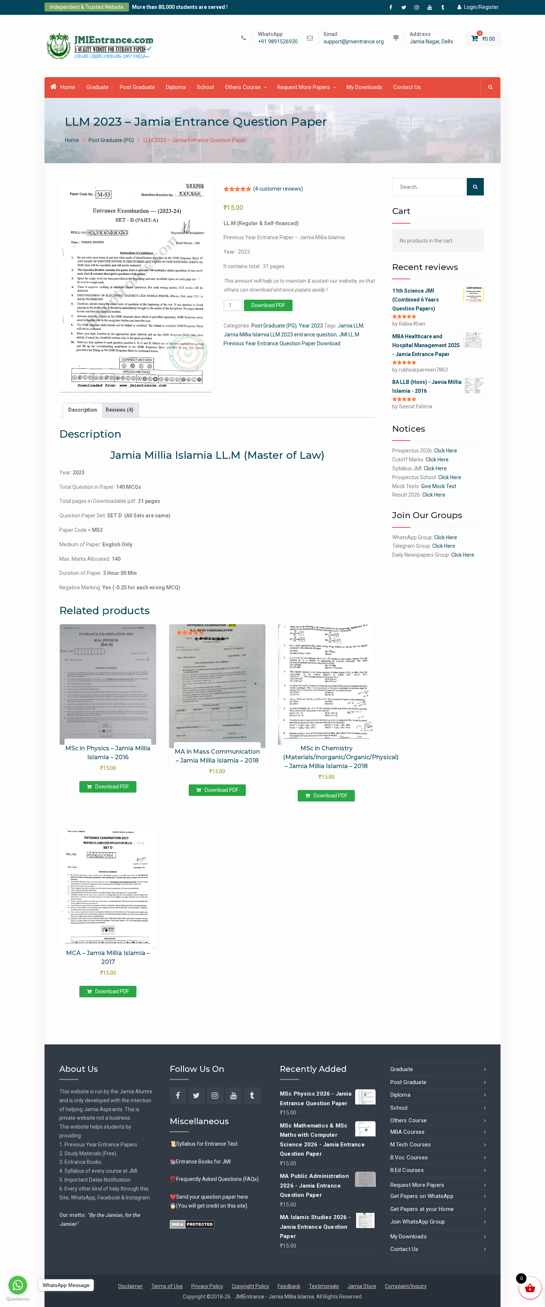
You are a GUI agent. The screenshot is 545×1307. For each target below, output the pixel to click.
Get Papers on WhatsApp (421, 1196)
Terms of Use (167, 1286)
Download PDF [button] (112, 787)
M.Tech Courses (410, 1144)
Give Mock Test (438, 486)
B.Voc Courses (409, 1157)
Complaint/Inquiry (406, 1286)
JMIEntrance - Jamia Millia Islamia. (275, 1297)
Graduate (97, 87)
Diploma (176, 87)
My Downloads (364, 87)
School (205, 87)
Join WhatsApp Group (417, 1221)
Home (67, 87)
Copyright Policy (250, 1286)
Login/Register (481, 7)
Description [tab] (82, 410)
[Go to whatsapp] (18, 1285)
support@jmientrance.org (354, 42)
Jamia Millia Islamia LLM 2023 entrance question (280, 335)
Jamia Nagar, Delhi (431, 42)
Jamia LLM (350, 326)
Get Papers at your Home (422, 1209)
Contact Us (407, 87)
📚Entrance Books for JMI (200, 1162)
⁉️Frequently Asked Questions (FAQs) (214, 1179)
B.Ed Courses (407, 1170)
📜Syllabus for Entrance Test (204, 1144)
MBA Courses (407, 1132)
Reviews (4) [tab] (119, 410)
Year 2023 (311, 326)
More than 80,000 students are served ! (180, 7)
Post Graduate (137, 87)
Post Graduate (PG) (111, 140)
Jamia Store (361, 1286)
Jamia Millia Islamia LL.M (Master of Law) (217, 455)
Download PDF (268, 305)
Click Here (445, 451)
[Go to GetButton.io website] (18, 1299)
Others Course (243, 87)
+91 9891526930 (278, 42)
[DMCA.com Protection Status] (192, 1224)
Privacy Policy (207, 1286)
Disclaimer (130, 1286)
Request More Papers (303, 87)
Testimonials (324, 1286)
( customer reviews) (278, 189)
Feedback (289, 1286)
